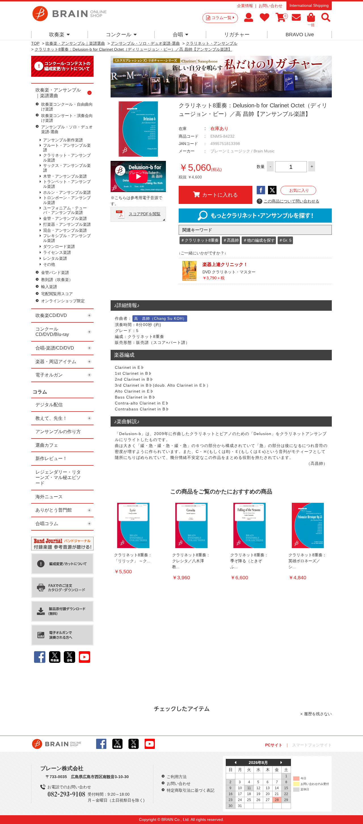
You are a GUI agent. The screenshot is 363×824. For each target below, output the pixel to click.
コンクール (118, 34)
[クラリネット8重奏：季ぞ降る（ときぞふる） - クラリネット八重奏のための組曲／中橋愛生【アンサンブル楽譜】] (249, 525)
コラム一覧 (221, 17)
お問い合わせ (270, 5)
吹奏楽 (56, 34)
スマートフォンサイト (312, 745)
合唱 (178, 34)
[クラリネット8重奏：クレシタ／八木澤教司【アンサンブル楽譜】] (191, 525)
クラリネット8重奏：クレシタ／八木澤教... (191, 561)
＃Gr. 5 (285, 240)
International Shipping (309, 5)
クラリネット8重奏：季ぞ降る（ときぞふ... (249, 561)
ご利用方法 (177, 776)
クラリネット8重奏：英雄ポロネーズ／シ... (307, 561)
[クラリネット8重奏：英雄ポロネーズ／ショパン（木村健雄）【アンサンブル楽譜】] (307, 525)
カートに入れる (220, 195)
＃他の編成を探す (259, 240)
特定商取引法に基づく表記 (190, 790)
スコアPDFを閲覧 (145, 214)
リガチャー (237, 34)
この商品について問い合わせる (288, 201)
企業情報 (245, 5)
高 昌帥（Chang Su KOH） (160, 318)
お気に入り (299, 190)
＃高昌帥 (231, 240)
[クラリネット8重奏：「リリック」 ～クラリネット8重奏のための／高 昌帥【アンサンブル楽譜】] (133, 525)
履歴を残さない (318, 714)
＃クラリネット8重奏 (200, 240)
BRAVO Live (300, 34)
